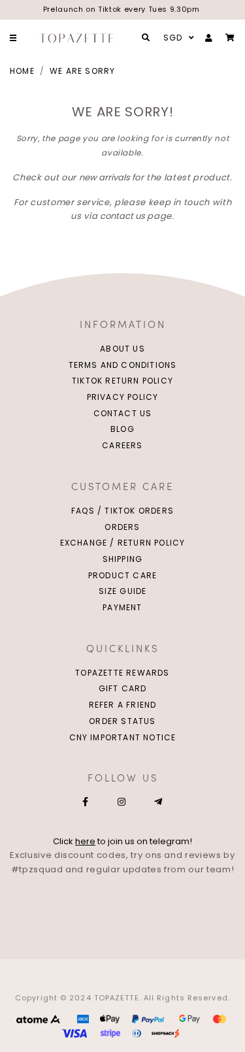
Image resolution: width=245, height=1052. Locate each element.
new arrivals (104, 177)
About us (122, 348)
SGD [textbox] (173, 37)
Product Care (122, 575)
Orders (122, 527)
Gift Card (123, 688)
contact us (122, 216)
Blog (122, 429)
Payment (122, 607)
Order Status (122, 721)
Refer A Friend (123, 704)
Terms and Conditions (123, 364)
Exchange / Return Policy (123, 542)
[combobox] (177, 38)
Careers (122, 445)
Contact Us (122, 413)
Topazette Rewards (122, 672)
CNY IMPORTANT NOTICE (122, 737)
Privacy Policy (123, 397)
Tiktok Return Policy (122, 380)
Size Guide (123, 591)
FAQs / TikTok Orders (122, 510)
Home (22, 70)
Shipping (123, 559)
